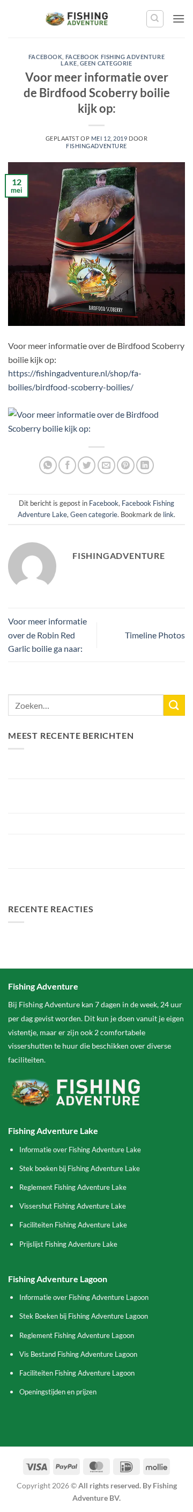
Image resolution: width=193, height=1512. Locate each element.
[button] (178, 18)
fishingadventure (96, 145)
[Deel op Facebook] (67, 465)
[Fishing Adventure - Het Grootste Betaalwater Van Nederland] (77, 18)
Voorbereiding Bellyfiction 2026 (66, 823)
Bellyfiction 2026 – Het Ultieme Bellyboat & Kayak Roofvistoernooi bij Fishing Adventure (90, 796)
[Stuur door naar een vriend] (106, 465)
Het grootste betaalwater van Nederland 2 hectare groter (86, 851)
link (168, 514)
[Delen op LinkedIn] (145, 465)
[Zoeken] (155, 18)
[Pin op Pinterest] (126, 465)
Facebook (45, 56)
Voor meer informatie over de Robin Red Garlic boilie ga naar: (47, 634)
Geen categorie (106, 63)
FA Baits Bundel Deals (48, 879)
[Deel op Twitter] (86, 465)
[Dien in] (174, 705)
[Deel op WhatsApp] (48, 465)
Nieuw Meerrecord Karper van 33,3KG (79, 768)
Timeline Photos (155, 635)
